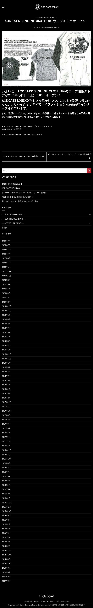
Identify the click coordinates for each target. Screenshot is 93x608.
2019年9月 (6, 319)
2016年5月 (6, 481)
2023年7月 (6, 245)
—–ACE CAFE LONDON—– (13, 215)
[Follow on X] (48, 596)
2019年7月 (6, 328)
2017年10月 (6, 411)
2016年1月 (6, 498)
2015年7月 (6, 524)
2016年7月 (6, 472)
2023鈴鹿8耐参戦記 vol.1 (12, 184)
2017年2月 (6, 441)
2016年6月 (6, 476)
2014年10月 (6, 555)
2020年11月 (6, 276)
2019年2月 (6, 345)
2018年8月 (6, 372)
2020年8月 (6, 280)
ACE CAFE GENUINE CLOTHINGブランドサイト (22, 135)
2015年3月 (6, 542)
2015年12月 (6, 502)
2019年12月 (6, 306)
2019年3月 (6, 341)
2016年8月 (6, 468)
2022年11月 (6, 250)
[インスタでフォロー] (44, 596)
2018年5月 (6, 385)
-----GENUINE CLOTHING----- (46, 17)
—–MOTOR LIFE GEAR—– (13, 223)
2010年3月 (6, 572)
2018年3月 (6, 393)
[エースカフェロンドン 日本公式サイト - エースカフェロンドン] (46, 7)
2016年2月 (6, 494)
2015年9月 (6, 516)
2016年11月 (6, 455)
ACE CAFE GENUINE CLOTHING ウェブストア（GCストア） (27, 126)
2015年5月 (6, 533)
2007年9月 (6, 577)
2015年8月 (6, 520)
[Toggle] (90, 214)
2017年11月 (6, 407)
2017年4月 (6, 437)
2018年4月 (6, 389)
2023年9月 (6, 241)
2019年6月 (6, 332)
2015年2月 (6, 546)
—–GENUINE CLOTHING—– (14, 219)
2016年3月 (6, 489)
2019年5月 (6, 337)
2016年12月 (6, 450)
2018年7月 (6, 376)
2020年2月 (6, 302)
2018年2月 (6, 398)
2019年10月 (6, 315)
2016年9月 (6, 463)
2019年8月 (6, 324)
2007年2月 (6, 581)
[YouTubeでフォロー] (52, 596)
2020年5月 (6, 289)
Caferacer (55, 27)
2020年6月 (6, 284)
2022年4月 (6, 263)
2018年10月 (6, 363)
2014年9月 (6, 559)
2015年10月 (6, 511)
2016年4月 (6, 485)
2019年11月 (6, 311)
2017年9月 (6, 415)
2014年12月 (6, 550)
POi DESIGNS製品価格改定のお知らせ (17, 197)
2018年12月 (6, 354)
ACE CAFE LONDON (48, 601)
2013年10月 (6, 563)
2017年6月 (6, 428)
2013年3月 (6, 568)
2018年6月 (6, 380)
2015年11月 (6, 507)
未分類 (4, 228)
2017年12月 (6, 402)
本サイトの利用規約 (63, 601)
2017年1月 (6, 446)
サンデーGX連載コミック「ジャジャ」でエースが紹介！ (25, 193)
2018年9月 (6, 367)
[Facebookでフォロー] (41, 596)
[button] (3, 6)
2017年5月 (6, 433)
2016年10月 (6, 459)
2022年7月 (6, 254)
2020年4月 (6, 293)
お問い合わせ (28, 601)
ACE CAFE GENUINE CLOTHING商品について (25, 156)
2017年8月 (6, 420)
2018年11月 (6, 359)
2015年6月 (6, 529)
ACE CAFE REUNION (11, 188)
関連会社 (36, 601)
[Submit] (89, 170)
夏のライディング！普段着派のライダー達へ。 (21, 201)
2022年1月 (6, 267)
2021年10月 (6, 271)
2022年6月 (6, 258)
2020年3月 (6, 297)
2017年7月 (6, 424)
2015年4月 (6, 537)
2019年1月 (6, 350)
